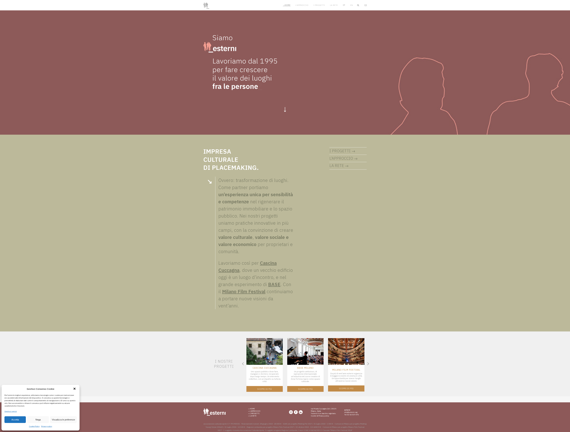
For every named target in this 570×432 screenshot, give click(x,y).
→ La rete (252, 416)
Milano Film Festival (346, 369)
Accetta (15, 419)
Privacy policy (46, 426)
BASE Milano (305, 367)
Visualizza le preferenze (63, 419)
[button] (75, 389)
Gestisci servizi (10, 411)
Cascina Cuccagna (265, 367)
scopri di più (264, 389)
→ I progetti (253, 413)
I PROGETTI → (342, 150)
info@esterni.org (350, 412)
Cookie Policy (34, 426)
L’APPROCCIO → (343, 158)
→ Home (251, 409)
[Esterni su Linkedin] (301, 412)
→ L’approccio (254, 411)
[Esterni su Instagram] (291, 412)
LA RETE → (339, 165)
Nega (38, 419)
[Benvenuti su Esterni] (214, 415)
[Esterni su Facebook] (296, 412)
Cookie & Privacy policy (320, 416)
